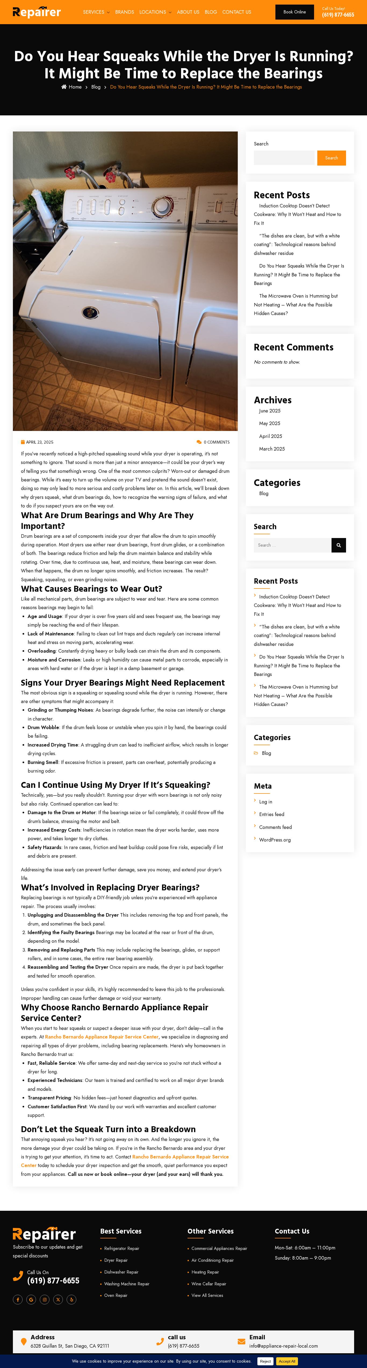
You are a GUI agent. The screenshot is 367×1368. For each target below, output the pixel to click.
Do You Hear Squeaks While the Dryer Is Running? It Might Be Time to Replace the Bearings (299, 274)
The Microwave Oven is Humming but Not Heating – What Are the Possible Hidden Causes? (296, 304)
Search (261, 143)
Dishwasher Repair (121, 1272)
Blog (211, 12)
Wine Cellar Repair (209, 1284)
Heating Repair (205, 1272)
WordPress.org (275, 839)
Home (75, 86)
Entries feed (271, 814)
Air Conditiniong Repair (213, 1260)
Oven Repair (115, 1295)
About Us (188, 12)
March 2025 (272, 448)
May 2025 (269, 423)
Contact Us (236, 12)
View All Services (207, 1295)
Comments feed (275, 827)
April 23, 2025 (39, 442)
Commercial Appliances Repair (219, 1248)
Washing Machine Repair (126, 1284)
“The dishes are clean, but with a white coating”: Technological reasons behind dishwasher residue (297, 244)
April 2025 (270, 436)
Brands (124, 12)
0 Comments (216, 442)
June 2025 (269, 410)
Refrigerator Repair (121, 1248)
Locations (152, 12)
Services (93, 12)
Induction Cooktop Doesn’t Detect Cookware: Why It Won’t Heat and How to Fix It (297, 214)
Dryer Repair (116, 1260)
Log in (265, 801)
